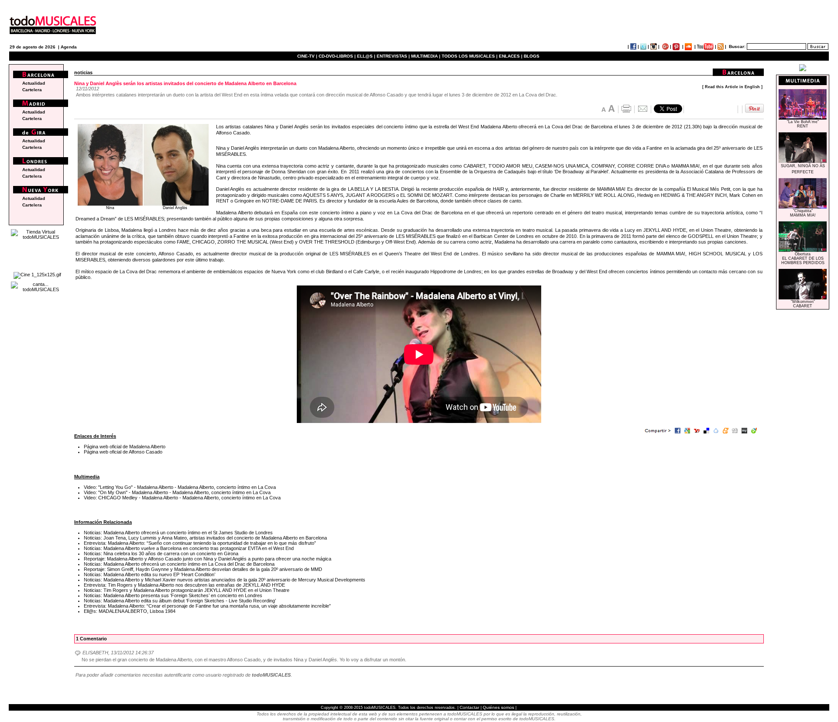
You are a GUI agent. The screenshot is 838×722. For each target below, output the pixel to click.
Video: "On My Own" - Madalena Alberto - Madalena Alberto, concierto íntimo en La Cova (177, 492)
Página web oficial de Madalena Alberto (124, 446)
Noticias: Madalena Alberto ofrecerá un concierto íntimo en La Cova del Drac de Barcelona (179, 564)
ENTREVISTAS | (393, 56)
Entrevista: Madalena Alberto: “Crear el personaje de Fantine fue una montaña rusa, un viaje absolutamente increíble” (207, 606)
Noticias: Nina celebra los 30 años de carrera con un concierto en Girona (161, 553)
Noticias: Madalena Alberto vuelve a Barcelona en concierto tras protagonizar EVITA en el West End (189, 548)
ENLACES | (510, 56)
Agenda (69, 47)
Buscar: (737, 46)
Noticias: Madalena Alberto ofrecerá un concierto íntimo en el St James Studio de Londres (178, 532)
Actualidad (33, 83)
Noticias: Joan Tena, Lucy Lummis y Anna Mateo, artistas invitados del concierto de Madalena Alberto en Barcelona (205, 537)
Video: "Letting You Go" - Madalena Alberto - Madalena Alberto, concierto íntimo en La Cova (180, 487)
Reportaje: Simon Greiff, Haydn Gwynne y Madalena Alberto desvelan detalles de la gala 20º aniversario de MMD (203, 569)
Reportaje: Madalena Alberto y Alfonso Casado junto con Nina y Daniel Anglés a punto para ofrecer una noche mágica (207, 558)
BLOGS (531, 56)
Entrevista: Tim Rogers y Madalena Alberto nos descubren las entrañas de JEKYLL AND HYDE (184, 585)
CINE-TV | (308, 56)
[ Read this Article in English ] (732, 87)
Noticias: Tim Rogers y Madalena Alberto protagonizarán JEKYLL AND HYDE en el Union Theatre (186, 590)
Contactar (469, 707)
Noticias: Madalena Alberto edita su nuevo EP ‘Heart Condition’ (149, 574)
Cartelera (32, 89)
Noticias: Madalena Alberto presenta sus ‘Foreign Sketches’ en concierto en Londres (173, 595)
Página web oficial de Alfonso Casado (123, 451)
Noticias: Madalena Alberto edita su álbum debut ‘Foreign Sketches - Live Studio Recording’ (180, 600)
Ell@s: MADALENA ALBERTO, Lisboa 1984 (129, 611)
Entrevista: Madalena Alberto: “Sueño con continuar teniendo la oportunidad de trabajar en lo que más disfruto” (200, 543)
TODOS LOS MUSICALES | (470, 56)
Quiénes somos (498, 707)
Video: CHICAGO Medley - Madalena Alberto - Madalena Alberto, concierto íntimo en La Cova (182, 497)
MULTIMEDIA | (425, 56)
